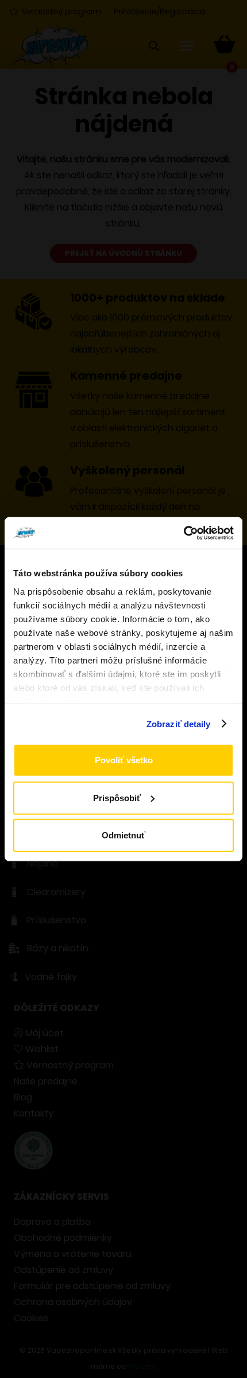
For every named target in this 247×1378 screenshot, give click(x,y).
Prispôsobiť (117, 797)
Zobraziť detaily (178, 723)
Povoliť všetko (124, 760)
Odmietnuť (123, 835)
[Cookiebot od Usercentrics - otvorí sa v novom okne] (183, 532)
